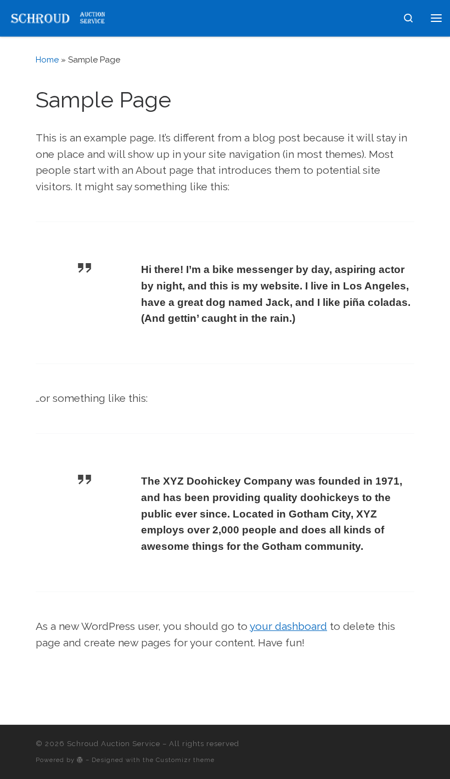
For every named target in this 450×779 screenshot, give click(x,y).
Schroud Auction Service (113, 744)
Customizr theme (185, 760)
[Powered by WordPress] (80, 760)
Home (47, 60)
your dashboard (288, 626)
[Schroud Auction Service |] (57, 17)
